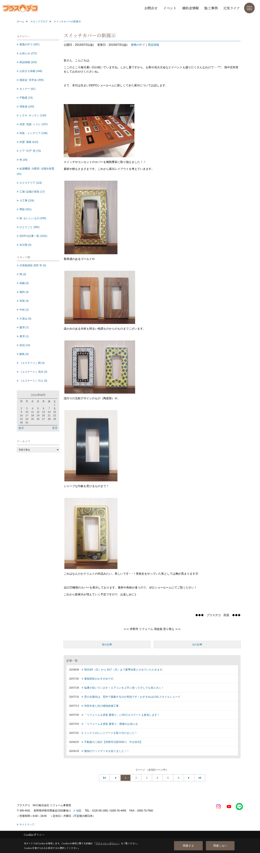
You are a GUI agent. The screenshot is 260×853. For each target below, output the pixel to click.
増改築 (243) (26, 106)
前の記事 (107, 644)
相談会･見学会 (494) (31, 79)
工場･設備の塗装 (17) (32, 191)
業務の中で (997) (29, 44)
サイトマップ (26, 824)
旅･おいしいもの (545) (32, 218)
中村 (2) (24, 309)
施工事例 (211, 7)
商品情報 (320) (28, 62)
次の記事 (197, 644)
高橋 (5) (24, 283)
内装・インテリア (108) (33, 133)
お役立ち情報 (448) (30, 71)
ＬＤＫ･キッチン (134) (32, 115)
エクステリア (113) (30, 182)
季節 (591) (25, 209)
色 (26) (23, 159)
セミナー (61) (27, 88)
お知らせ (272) (28, 53)
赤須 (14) (24, 345)
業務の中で (138, 44)
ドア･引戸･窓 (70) (30, 150)
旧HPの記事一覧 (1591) (33, 235)
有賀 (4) (24, 300)
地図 (78, 810)
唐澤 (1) (24, 336)
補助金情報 (190, 7)
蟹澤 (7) (24, 327)
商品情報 (153, 44)
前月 (21, 427)
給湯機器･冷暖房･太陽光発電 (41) (35, 171)
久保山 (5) (25, 318)
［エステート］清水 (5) (33, 371)
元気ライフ (231, 7)
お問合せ (151, 7)
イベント (170, 7)
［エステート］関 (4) (32, 362)
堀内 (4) (24, 291)
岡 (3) (22, 274)
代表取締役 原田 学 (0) (32, 265)
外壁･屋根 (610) (28, 141)
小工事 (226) (26, 200)
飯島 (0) (24, 353)
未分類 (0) (25, 244)
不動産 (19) (26, 97)
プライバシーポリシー (107, 843)
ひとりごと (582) (29, 227)
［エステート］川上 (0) (33, 380)
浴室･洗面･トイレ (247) (33, 124)
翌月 (54, 427)
